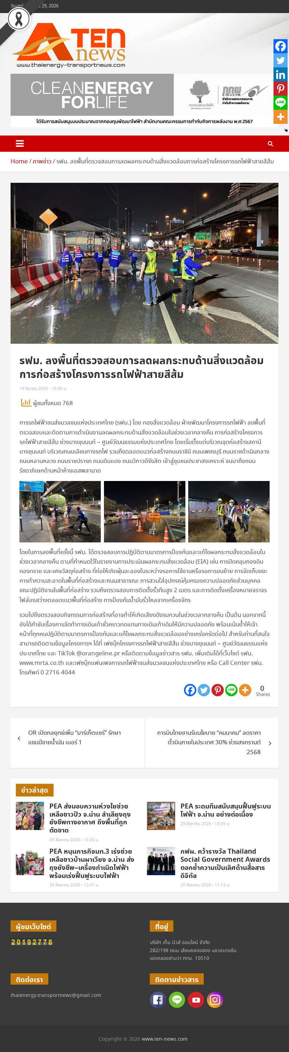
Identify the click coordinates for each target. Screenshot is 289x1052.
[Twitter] (204, 690)
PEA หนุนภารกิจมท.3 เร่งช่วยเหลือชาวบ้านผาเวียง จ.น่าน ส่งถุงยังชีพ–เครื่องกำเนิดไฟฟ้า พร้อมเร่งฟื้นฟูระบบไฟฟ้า (91, 864)
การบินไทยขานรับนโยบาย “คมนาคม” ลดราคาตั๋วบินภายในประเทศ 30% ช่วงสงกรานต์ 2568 (209, 743)
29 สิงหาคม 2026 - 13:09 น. (205, 824)
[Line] (231, 690)
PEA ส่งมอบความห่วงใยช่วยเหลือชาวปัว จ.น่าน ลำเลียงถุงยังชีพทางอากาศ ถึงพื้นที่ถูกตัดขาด (90, 818)
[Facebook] (190, 690)
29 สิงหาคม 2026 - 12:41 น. (74, 885)
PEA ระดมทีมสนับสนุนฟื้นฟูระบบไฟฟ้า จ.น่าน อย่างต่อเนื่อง (225, 810)
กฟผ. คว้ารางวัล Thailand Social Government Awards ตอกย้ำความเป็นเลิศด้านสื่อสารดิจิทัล (225, 864)
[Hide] (286, 130)
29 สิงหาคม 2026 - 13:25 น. (74, 840)
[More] (245, 690)
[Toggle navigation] (20, 144)
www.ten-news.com (164, 1039)
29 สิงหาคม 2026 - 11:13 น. (205, 885)
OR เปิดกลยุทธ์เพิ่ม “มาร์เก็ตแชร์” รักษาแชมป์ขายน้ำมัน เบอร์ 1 (74, 738)
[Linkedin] (280, 74)
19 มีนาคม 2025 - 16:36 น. (43, 389)
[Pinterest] (217, 690)
